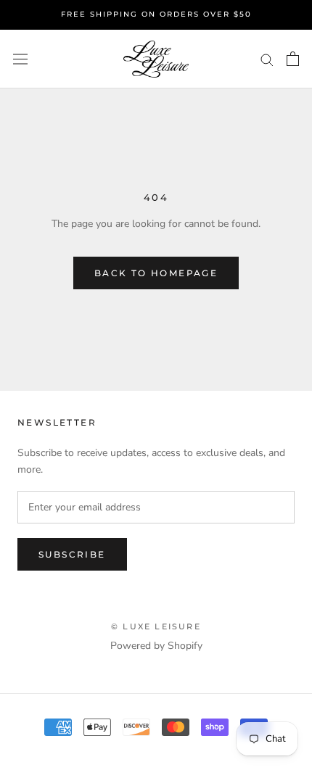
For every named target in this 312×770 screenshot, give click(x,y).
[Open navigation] (20, 59)
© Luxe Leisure (156, 626)
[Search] (267, 59)
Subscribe (72, 554)
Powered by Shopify (156, 646)
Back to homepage (156, 273)
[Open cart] (293, 58)
